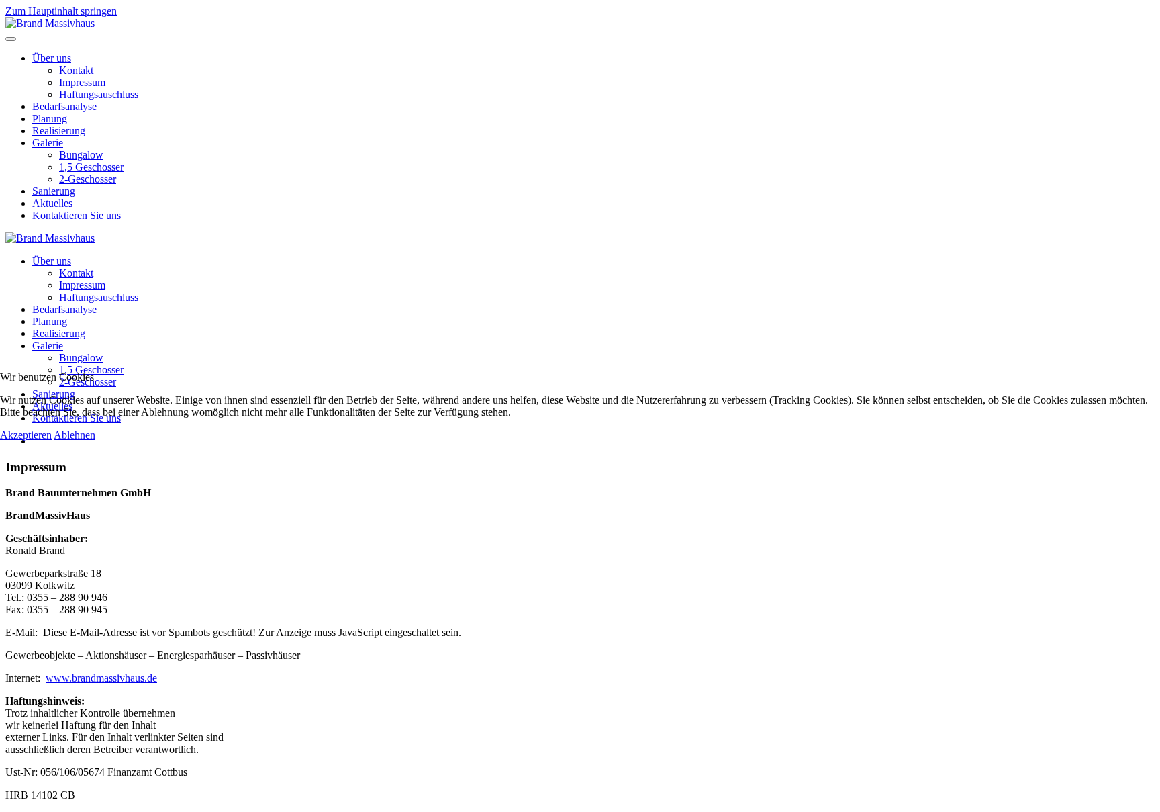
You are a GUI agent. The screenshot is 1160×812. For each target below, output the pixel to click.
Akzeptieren (26, 435)
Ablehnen (74, 435)
